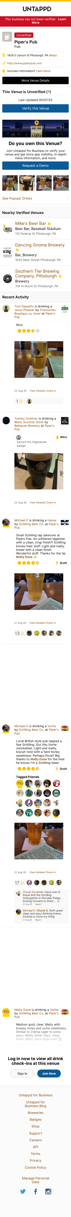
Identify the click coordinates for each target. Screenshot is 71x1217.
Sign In (22, 1073)
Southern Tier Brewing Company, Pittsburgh (37, 274)
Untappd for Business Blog (35, 1104)
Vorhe (52, 726)
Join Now (49, 1073)
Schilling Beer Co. (31, 524)
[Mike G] (36, 633)
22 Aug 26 (20, 391)
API (35, 1147)
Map (53, 55)
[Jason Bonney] (51, 633)
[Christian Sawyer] (29, 401)
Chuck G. (43, 910)
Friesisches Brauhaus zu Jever (35, 311)
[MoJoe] (44, 633)
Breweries (35, 1113)
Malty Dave (24, 557)
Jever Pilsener (24, 310)
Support (35, 1133)
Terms (35, 1154)
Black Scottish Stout (29, 422)
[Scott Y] (29, 633)
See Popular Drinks (17, 198)
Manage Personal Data (35, 1180)
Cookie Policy (35, 1167)
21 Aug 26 (20, 623)
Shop (35, 1126)
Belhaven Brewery (27, 426)
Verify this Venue (35, 108)
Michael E (21, 520)
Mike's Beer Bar (31, 223)
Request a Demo (35, 165)
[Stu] (59, 633)
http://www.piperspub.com (24, 63)
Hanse (52, 520)
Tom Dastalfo (24, 306)
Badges (35, 1119)
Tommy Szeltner (26, 418)
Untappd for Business (35, 1095)
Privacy (35, 1160)
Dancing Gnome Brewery (40, 244)
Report (38, 904)
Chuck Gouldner (33, 892)
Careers (35, 1140)
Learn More (43, 71)
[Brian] (29, 882)
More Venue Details (35, 80)
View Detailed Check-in (43, 391)
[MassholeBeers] (36, 882)
